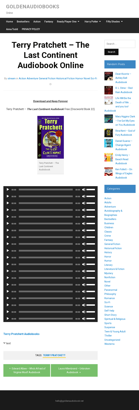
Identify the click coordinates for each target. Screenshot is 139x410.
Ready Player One (66, 21)
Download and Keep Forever (50, 101)
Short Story (110, 315)
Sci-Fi (94, 78)
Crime (107, 235)
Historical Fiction (65, 78)
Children (108, 227)
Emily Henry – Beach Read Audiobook (122, 159)
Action (37, 21)
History (108, 252)
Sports (108, 323)
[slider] (91, 189)
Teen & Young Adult (115, 331)
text (8, 343)
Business (109, 223)
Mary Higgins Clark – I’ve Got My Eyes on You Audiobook (125, 120)
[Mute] (83, 189)
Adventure (32, 78)
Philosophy (110, 294)
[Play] (7, 189)
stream (12, 78)
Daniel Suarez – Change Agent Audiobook (123, 145)
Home (9, 21)
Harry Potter (91, 21)
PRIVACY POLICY (31, 29)
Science (108, 306)
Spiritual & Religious (114, 319)
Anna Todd (12, 29)
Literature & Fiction (114, 269)
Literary (108, 265)
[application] (50, 189)
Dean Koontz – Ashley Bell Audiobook (123, 78)
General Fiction (47, 78)
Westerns (109, 344)
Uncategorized (112, 339)
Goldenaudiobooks (32, 7)
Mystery (108, 273)
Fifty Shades (113, 21)
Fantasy (48, 21)
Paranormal (110, 290)
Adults (107, 202)
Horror (107, 256)
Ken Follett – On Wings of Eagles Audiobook (123, 173)
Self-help (109, 310)
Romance (109, 298)
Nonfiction (109, 277)
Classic (108, 231)
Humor (79, 78)
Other (107, 285)
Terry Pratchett (54, 355)
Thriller (108, 335)
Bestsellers (23, 21)
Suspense (109, 327)
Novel (87, 78)
